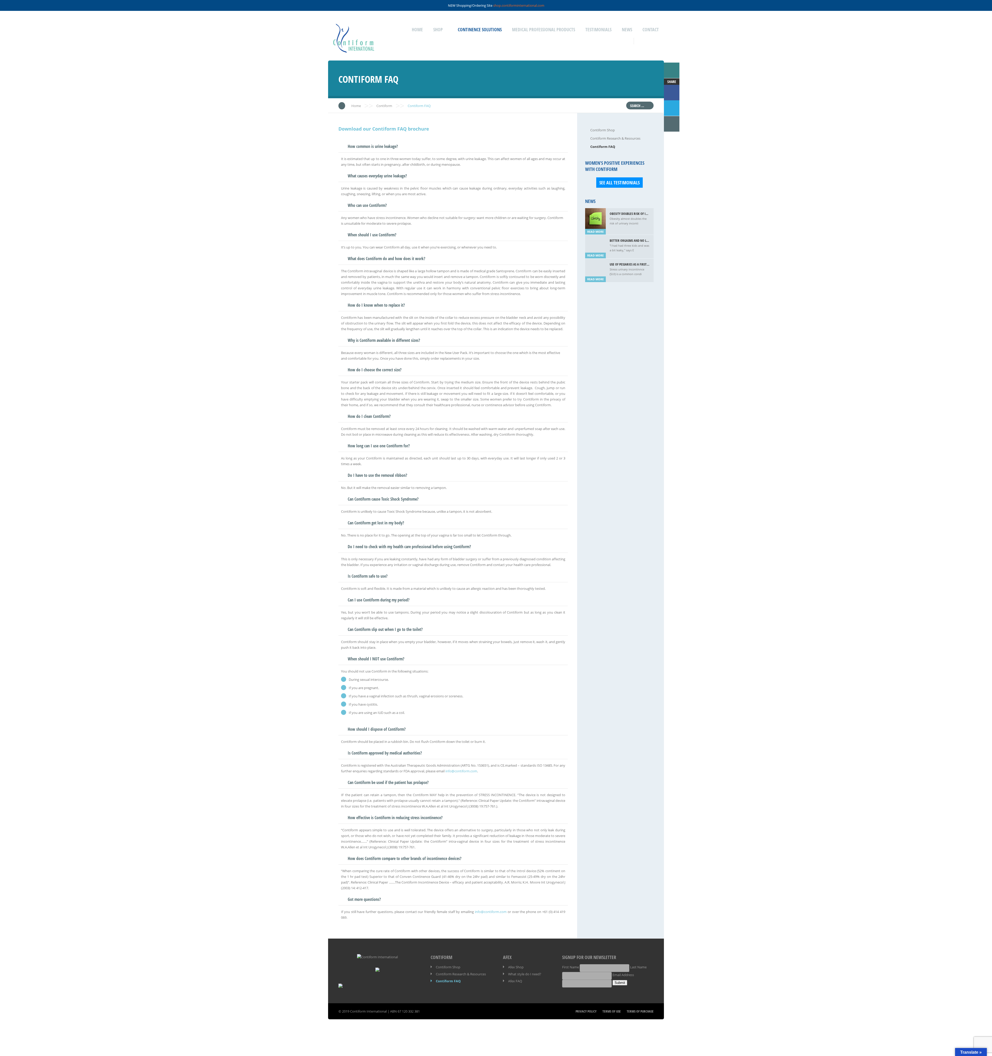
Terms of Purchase (640, 1011)
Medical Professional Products (543, 29)
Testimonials (598, 29)
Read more (595, 231)
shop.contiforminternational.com (518, 5)
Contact (650, 29)
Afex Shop (516, 967)
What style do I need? (524, 974)
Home (417, 29)
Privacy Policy (586, 1011)
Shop (438, 29)
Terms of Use (611, 1011)
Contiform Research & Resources (615, 138)
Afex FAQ (515, 981)
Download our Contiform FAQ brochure (383, 129)
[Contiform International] (353, 49)
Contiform (384, 105)
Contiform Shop (602, 130)
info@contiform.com (461, 771)
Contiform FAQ (602, 146)
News (627, 29)
